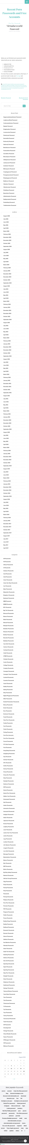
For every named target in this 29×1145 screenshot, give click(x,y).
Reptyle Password (8, 126)
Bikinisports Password (9, 168)
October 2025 (6, 243)
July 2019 (5, 471)
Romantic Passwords (8, 930)
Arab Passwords (7, 576)
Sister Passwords (7, 948)
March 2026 (6, 231)
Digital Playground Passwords (11, 695)
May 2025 (5, 258)
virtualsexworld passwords (18, 88)
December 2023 (7, 310)
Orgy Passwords (7, 881)
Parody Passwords (8, 887)
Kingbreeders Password (9, 129)
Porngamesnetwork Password (11, 175)
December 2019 (7, 456)
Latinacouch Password (9, 162)
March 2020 (6, 447)
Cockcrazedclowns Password (10, 123)
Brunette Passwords (8, 637)
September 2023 (7, 319)
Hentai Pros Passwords (9, 793)
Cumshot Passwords (8, 680)
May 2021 (5, 404)
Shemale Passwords (8, 945)
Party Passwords (7, 890)
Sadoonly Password (8, 144)
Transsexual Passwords (9, 1018)
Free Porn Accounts (8, 735)
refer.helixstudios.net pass (14, 1120)
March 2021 (6, 411)
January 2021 (6, 417)
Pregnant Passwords (8, 912)
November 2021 (7, 386)
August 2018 (6, 499)
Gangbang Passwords (9, 753)
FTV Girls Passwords (8, 744)
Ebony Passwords (8, 704)
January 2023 (6, 343)
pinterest (11, 1115)
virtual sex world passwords (14, 86)
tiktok (25, 1125)
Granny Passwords (8, 768)
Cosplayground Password (10, 171)
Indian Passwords (7, 805)
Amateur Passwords (8, 570)
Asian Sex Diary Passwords (10, 583)
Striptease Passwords (8, 982)
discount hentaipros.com (16, 1093)
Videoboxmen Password (9, 187)
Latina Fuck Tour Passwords (10, 832)
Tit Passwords (7, 1006)
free (7, 84)
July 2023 (5, 325)
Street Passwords (7, 979)
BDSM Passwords (7, 604)
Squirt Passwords (7, 966)
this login (18, 76)
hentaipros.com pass (6, 1101)
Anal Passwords (7, 573)
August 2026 (6, 216)
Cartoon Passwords (8, 647)
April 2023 (5, 334)
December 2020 (7, 420)
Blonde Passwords (8, 622)
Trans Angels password (13, 1128)
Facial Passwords (7, 717)
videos (17, 1130)
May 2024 (5, 295)
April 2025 (5, 261)
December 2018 (7, 487)
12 (11, 1068)
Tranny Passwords (8, 1015)
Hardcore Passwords (8, 784)
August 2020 (6, 432)
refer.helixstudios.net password (12, 1123)
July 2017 (5, 538)
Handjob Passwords (8, 781)
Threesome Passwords (9, 1003)
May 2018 (5, 508)
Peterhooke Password (8, 135)
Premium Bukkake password (9, 1118)
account (4, 84)
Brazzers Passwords (8, 631)
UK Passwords (7, 1024)
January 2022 (6, 380)
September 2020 (7, 429)
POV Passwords (7, 909)
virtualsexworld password (6, 88)
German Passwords (8, 759)
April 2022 (5, 371)
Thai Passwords (7, 1000)
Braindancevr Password (9, 147)
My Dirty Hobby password (9, 1110)
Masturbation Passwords (9, 857)
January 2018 (6, 520)
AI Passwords (6, 567)
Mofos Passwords (7, 869)
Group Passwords (7, 771)
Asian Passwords (7, 579)
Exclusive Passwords (8, 714)
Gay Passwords (7, 756)
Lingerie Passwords (8, 848)
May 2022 (5, 368)
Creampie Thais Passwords (10, 674)
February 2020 (7, 450)
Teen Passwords (7, 997)
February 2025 (7, 267)
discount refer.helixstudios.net (11, 1096)
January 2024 (6, 307)
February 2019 (7, 481)
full (21, 1098)
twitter (13, 85)
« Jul (14, 1079)
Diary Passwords (7, 692)
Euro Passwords (7, 710)
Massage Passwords (8, 854)
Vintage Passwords (8, 1030)
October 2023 (6, 316)
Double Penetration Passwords (11, 701)
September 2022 (7, 356)
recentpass (18, 31)
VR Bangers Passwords (9, 1040)
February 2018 (7, 517)
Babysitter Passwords (8, 592)
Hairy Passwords (7, 778)
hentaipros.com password (21, 1101)
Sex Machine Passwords (9, 942)
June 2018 (6, 505)
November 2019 (7, 459)
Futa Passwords (7, 747)
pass (15, 84)
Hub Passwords (7, 802)
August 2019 (6, 468)
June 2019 (6, 474)
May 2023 (5, 331)
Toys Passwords (7, 1012)
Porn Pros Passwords (8, 902)
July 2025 (5, 252)
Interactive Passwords (9, 808)
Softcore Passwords (8, 957)
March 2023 (6, 337)
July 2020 (5, 435)
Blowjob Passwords (8, 625)
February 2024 (7, 304)
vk (10, 89)
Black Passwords (7, 619)
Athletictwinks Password (9, 196)
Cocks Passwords (7, 662)
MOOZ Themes (11, 1141)
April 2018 (5, 511)
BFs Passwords (7, 607)
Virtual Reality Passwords (9, 1033)
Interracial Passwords (8, 811)
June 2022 (6, 365)
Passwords (6, 893)
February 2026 (7, 234)
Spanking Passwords (8, 963)
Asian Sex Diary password (20, 1091)
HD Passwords (7, 787)
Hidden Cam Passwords (9, 796)
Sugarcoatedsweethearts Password (12, 117)
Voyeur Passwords (8, 1036)
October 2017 (6, 529)
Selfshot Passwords (8, 939)
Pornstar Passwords (8, 905)
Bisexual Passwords (8, 613)
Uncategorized (7, 1027)
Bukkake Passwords (8, 640)
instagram (6, 1105)
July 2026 (5, 219)
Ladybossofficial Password (10, 120)
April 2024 (5, 298)
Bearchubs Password (8, 193)
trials (22, 1128)
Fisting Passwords (8, 732)
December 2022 (7, 347)
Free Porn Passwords (14, 23)
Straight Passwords (8, 976)
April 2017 (5, 548)
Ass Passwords (7, 586)
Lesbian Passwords (8, 841)
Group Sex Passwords (9, 774)
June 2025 (6, 255)
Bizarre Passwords (8, 616)
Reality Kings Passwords (9, 921)
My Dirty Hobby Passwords (10, 872)
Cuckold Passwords (8, 677)
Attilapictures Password (9, 159)
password (22, 84)
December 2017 (7, 523)
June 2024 (6, 292)
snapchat (19, 1125)
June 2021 (6, 401)
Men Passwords (7, 863)
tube (27, 1128)
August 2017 (6, 535)
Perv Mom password (22, 1113)
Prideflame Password (8, 190)
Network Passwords (8, 875)
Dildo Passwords (7, 698)
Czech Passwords (7, 683)
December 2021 (7, 383)
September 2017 (7, 532)
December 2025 (7, 237)
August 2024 (6, 286)
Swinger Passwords (8, 988)
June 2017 (6, 542)
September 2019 (7, 465)
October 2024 (6, 280)
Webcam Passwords (8, 1046)
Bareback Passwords (8, 598)
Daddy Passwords (8, 686)
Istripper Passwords (8, 814)
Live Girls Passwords (8, 851)
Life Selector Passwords (9, 845)
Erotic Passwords (7, 707)
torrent (10, 85)
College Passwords (8, 665)
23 (24, 1071)
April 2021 (5, 407)
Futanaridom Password (9, 150)
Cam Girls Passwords (8, 643)
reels (25, 1118)
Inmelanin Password (8, 165)
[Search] (24, 106)
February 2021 (7, 414)
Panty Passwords (7, 884)
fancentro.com (10, 1098)
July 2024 (5, 289)
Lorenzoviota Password (9, 132)
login (9, 84)
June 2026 (6, 222)
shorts (23, 1123)
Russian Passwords (8, 933)
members (12, 84)
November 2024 (7, 276)
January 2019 (6, 484)
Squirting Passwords (8, 969)
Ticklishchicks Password (9, 205)
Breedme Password (6, 98)
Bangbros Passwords (8, 595)
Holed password (21, 1103)
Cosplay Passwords (8, 668)
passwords (3, 85)
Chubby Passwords (8, 659)
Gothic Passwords (8, 765)
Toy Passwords (7, 1009)
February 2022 (7, 377)
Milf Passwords (7, 866)
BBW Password (7, 601)
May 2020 (5, 441)
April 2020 (5, 444)
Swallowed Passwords (9, 985)
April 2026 (5, 228)
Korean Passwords (8, 823)
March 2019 (6, 478)
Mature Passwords (8, 860)
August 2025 (6, 249)
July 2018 (5, 502)
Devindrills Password (8, 138)
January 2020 (6, 453)
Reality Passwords (8, 924)
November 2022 (7, 350)
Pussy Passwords (7, 918)
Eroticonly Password (8, 141)
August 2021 (6, 395)
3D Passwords (7, 558)
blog (7, 1093)
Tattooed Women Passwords (10, 991)
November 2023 (7, 313)
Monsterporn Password (9, 156)
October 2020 (6, 426)
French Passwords (8, 741)
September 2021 (7, 392)
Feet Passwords (7, 726)
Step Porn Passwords (8, 972)
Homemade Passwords (9, 799)
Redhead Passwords (8, 927)
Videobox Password (8, 184)
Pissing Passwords (8, 896)
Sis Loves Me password (8, 1125)
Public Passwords (7, 915)
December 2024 (7, 273)
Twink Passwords (7, 1021)
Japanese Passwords (8, 820)
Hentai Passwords (8, 790)
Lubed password (11, 1108)
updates (11, 1130)
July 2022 (5, 362)
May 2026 (5, 225)
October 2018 (6, 493)
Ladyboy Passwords (8, 826)
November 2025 (7, 240)
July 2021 (5, 398)
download (23, 1096)
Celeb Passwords (7, 653)
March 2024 (6, 301)
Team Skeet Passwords (9, 994)
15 (20, 1068)
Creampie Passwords (8, 671)
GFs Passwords (7, 762)
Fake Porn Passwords (8, 720)
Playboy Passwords (8, 899)
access (3, 1091)
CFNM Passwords (7, 656)
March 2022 (6, 374)
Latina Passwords (7, 835)
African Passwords (8, 564)
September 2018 (7, 496)
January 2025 (6, 270)
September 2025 (7, 246)
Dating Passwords (8, 689)
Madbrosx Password (8, 181)
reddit (7, 85)
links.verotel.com (15, 1105)
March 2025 (6, 264)
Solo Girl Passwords (8, 960)
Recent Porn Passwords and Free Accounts (14, 13)
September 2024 (7, 283)
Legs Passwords (7, 838)
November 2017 (7, 526)
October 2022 (6, 353)
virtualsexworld (23, 86)
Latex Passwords (7, 829)
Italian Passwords (7, 817)
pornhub (18, 1115)
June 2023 (6, 328)
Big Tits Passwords (8, 610)
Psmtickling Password (9, 202)
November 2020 (7, 423)
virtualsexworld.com (5, 89)
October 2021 (6, 389)
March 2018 (6, 514)
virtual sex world (18, 85)
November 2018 (7, 490)
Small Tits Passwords (8, 951)
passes (18, 84)
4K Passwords (7, 561)
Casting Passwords (8, 650)
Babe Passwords (7, 589)
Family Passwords (8, 723)
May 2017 (5, 545)
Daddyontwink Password (9, 199)
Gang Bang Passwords (9, 750)
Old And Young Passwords (10, 878)
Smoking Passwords (8, 954)
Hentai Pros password (9, 1103)
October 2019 (6, 462)
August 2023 (6, 322)
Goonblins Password (8, 153)
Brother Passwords (8, 634)
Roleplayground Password (10, 178)
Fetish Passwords (7, 729)
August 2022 (6, 359)
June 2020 (6, 438)
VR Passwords (7, 1043)
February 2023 (7, 340)
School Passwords (8, 936)
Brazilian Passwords (8, 628)
